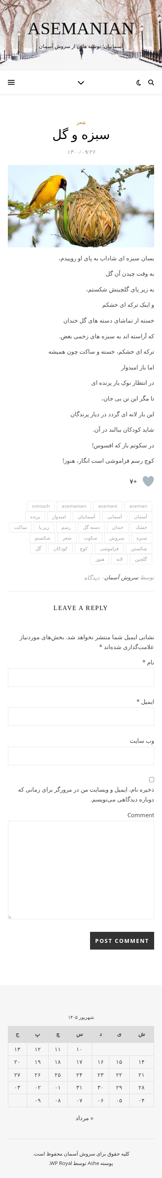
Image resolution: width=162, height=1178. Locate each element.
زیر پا (44, 527)
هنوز (100, 559)
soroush (41, 506)
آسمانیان (86, 516)
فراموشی (109, 548)
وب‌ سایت (142, 740)
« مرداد (84, 1118)
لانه (119, 559)
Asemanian (81, 28)
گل (38, 548)
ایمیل (145, 701)
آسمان (140, 516)
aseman (138, 506)
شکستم (42, 537)
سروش (116, 537)
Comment (140, 815)
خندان (117, 527)
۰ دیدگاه (94, 577)
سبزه (141, 537)
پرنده (35, 516)
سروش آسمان (121, 577)
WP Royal (61, 1163)
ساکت (20, 527)
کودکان (60, 548)
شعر (81, 122)
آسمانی (114, 516)
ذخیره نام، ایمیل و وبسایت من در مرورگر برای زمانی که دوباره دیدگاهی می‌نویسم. (86, 794)
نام (148, 662)
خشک (141, 527)
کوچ (84, 548)
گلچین (141, 559)
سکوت (90, 537)
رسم (66, 527)
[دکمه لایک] (148, 481)
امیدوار (59, 516)
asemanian (74, 506)
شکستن (139, 548)
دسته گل (91, 527)
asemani (107, 506)
